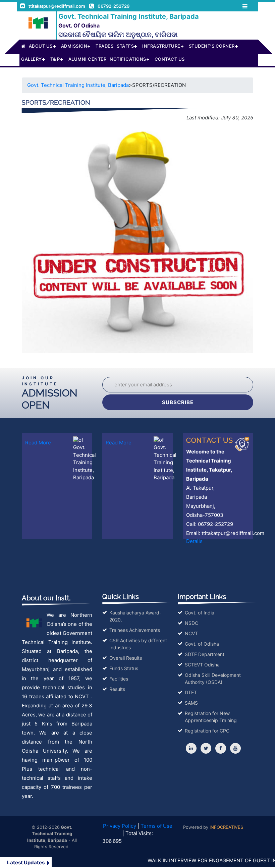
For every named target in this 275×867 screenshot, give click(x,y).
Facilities (118, 679)
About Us (41, 46)
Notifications (128, 59)
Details (194, 541)
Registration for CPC (207, 731)
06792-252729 (113, 6)
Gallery (31, 59)
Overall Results (125, 658)
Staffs (125, 46)
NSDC (191, 623)
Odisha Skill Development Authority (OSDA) (213, 678)
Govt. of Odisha (202, 644)
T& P (55, 59)
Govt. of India (199, 612)
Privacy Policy (119, 826)
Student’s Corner (212, 46)
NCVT (191, 633)
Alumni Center (87, 59)
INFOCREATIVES (226, 827)
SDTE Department (204, 654)
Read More (38, 442)
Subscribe (178, 402)
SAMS (191, 703)
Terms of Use (156, 826)
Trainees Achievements (134, 630)
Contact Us (170, 59)
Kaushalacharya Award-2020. (135, 616)
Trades (104, 46)
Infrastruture (161, 46)
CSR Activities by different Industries (138, 644)
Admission (74, 46)
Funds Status (123, 668)
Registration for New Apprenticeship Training (211, 716)
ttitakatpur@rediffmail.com (57, 6)
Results (117, 689)
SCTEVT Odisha (202, 664)
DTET (191, 692)
